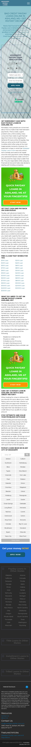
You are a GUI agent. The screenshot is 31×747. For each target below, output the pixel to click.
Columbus (8, 487)
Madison (22, 479)
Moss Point (8, 520)
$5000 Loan (5, 278)
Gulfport (22, 459)
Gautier (23, 499)
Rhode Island (8, 616)
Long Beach (8, 507)
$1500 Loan (5, 273)
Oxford (23, 491)
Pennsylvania (22, 613)
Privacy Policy (12, 92)
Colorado (22, 578)
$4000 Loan (20, 275)
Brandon (8, 491)
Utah (8, 622)
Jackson (8, 459)
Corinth (23, 512)
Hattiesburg (22, 463)
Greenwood (8, 516)
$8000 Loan (20, 280)
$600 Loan (19, 265)
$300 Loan (5, 263)
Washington (22, 622)
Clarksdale (23, 503)
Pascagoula (22, 495)
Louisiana (22, 593)
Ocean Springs (8, 503)
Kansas (22, 590)
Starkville (8, 483)
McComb (23, 520)
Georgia (8, 584)
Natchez (8, 512)
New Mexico (8, 608)
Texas (22, 619)
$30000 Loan (20, 288)
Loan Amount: (12, 72)
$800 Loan (19, 268)
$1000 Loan (19, 270)
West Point (22, 536)
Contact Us (5, 716)
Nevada (8, 605)
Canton (23, 516)
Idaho (23, 584)
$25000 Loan (5, 288)
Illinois (8, 587)
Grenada (8, 524)
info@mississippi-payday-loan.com (12, 723)
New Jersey (23, 605)
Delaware (8, 581)
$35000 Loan (5, 290)
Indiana (22, 587)
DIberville (23, 532)
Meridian (22, 467)
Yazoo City (8, 536)
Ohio (8, 610)
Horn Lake (23, 475)
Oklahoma (22, 610)
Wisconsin (8, 625)
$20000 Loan (20, 285)
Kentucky (8, 593)
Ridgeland (23, 487)
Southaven (8, 463)
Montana (8, 602)
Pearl (8, 479)
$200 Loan (19, 260)
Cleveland (23, 528)
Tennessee (8, 619)
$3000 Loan (5, 275)
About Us (4, 718)
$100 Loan (4, 260)
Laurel (8, 499)
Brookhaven (8, 528)
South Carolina (22, 616)
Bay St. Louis (23, 524)
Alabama (9, 575)
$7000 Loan (5, 280)
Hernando (23, 507)
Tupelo (8, 471)
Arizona (22, 575)
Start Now (15, 202)
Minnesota (8, 599)
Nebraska (22, 602)
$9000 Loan (5, 283)
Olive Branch (23, 471)
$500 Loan (5, 265)
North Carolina (22, 608)
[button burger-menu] (28, 3)
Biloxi (8, 467)
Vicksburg (8, 495)
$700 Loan (5, 268)
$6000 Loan (20, 278)
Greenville (8, 475)
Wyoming (22, 625)
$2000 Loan (20, 273)
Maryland (8, 596)
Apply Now (15, 85)
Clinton (23, 483)
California (8, 578)
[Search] (27, 454)
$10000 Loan (20, 283)
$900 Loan (5, 270)
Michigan (22, 596)
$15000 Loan (5, 285)
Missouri (22, 599)
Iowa (8, 590)
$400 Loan (19, 263)
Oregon (8, 613)
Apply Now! (15, 554)
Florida (22, 581)
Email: (9, 77)
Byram (8, 532)
